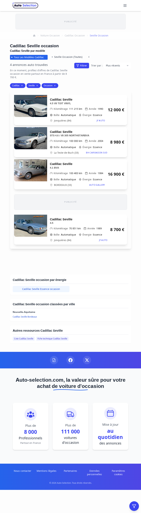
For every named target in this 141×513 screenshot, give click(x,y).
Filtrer (83, 65)
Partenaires (70, 470)
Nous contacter (22, 470)
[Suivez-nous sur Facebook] (70, 360)
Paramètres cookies (118, 472)
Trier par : (96, 65)
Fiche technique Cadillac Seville (52, 338)
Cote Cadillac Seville (23, 338)
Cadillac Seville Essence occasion (41, 288)
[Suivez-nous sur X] (87, 360)
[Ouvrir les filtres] (134, 506)
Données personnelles (94, 472)
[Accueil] (34, 35)
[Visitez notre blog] (54, 360)
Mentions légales (46, 470)
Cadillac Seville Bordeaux (25, 316)
